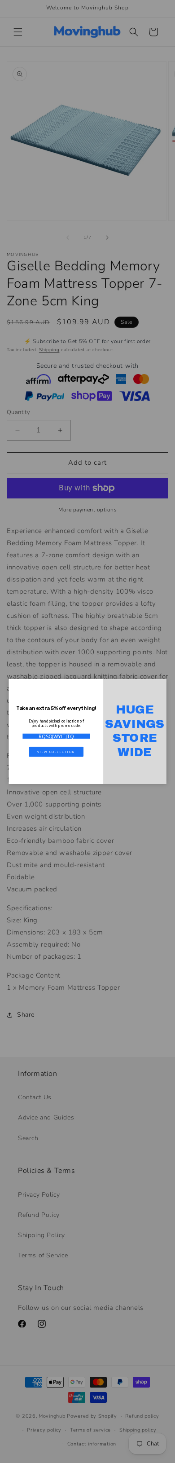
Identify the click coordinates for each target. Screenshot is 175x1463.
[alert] (87, 731)
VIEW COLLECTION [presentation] (56, 751)
